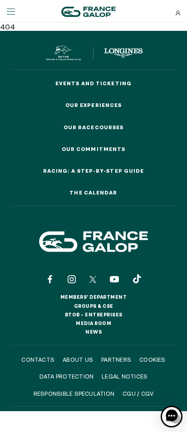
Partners (116, 359)
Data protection (66, 376)
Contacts (37, 359)
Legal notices (125, 376)
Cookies (152, 359)
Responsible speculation (74, 393)
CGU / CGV (138, 393)
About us (78, 359)
